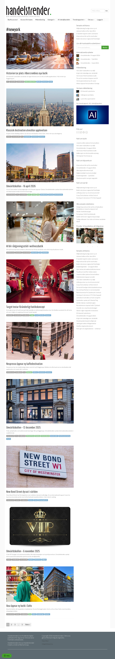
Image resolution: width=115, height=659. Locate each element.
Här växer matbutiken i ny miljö (85, 70)
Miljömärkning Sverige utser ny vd (86, 28)
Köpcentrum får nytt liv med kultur (86, 36)
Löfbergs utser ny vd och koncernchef (87, 193)
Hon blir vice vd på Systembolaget (86, 308)
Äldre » (27, 625)
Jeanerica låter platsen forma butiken (87, 143)
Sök (106, 11)
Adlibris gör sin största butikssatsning (87, 153)
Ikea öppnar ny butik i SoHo (19, 605)
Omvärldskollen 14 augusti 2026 (90, 55)
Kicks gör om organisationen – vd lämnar (88, 328)
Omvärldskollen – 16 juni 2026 (89, 63)
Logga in (100, 20)
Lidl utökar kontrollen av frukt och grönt (88, 297)
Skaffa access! (13, 20)
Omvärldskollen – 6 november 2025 (23, 551)
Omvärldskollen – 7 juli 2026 (89, 59)
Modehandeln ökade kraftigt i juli (86, 321)
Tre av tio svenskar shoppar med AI (87, 78)
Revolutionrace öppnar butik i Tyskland (88, 305)
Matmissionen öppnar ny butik (85, 277)
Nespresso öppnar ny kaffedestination (24, 363)
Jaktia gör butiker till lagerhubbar (86, 323)
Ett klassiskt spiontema (87, 91)
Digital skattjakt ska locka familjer (86, 173)
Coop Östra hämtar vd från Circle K (87, 195)
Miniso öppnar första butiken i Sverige (87, 83)
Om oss (90, 20)
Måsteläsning (40, 20)
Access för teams (26, 20)
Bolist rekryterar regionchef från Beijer (88, 39)
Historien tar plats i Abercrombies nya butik (26, 73)
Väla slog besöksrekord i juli (84, 170)
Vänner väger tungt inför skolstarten (87, 310)
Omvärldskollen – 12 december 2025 (23, 427)
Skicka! (105, 47)
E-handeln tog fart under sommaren (87, 33)
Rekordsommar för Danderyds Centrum (88, 292)
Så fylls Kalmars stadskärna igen (86, 303)
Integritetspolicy (47, 644)
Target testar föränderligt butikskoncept (25, 307)
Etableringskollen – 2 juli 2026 (85, 175)
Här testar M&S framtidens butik (86, 76)
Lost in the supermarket (87, 99)
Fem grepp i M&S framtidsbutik (85, 214)
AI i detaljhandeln (64, 20)
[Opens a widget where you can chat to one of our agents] (7, 656)
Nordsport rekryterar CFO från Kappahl (88, 198)
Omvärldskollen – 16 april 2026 (21, 186)
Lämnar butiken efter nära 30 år (86, 31)
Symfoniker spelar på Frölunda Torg (87, 300)
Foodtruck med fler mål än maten (86, 272)
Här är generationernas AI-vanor (86, 81)
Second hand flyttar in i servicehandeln (88, 290)
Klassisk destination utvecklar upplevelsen (26, 130)
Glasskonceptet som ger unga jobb (86, 178)
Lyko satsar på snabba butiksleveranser (88, 269)
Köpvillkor (45, 641)
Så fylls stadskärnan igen (83, 211)
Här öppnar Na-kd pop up (84, 156)
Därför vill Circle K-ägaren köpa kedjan (88, 217)
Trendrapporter (78, 20)
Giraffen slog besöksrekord (84, 326)
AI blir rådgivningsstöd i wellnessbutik (24, 246)
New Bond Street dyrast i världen (22, 491)
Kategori (51, 20)
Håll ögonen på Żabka (87, 95)
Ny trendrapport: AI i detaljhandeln (89, 103)
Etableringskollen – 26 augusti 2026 (87, 266)
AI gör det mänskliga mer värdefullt (86, 73)
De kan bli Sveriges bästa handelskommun (89, 287)
